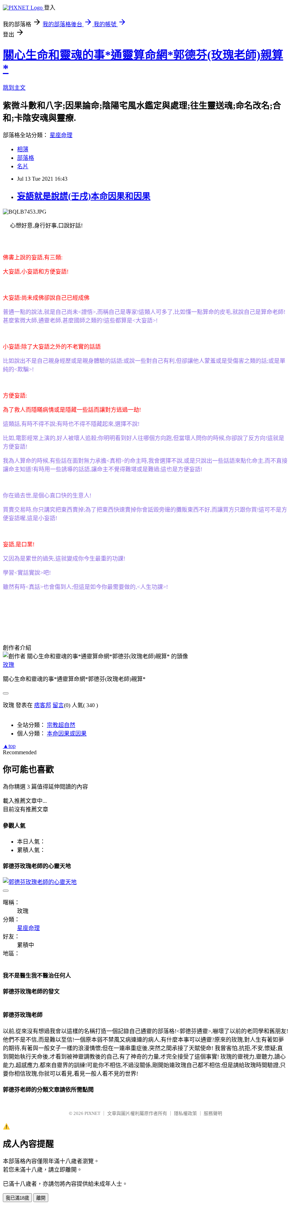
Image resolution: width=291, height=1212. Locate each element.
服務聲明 (213, 1113)
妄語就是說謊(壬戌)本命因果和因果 (83, 196)
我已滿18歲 (17, 1198)
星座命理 (61, 135)
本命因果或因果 (67, 734)
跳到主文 (14, 88)
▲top (9, 746)
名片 (22, 166)
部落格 (25, 158)
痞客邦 (42, 705)
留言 (58, 705)
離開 (40, 1198)
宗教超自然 (61, 725)
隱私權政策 (185, 1113)
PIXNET (92, 1113)
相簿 (22, 149)
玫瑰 (8, 665)
